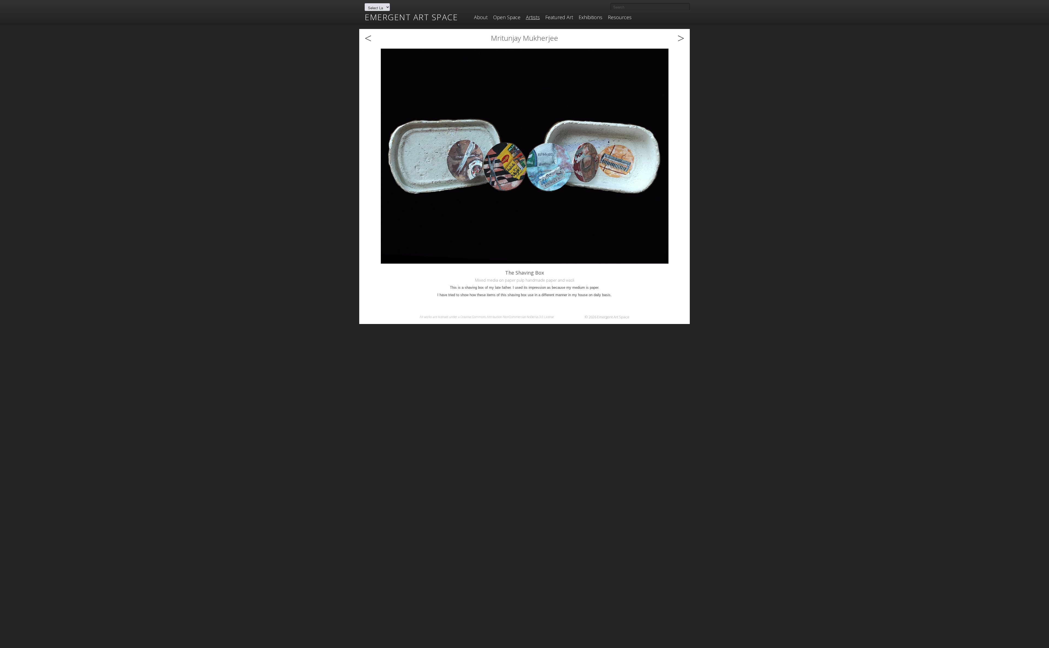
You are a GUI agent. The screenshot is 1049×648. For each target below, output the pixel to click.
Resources (620, 17)
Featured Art (559, 17)
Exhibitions (590, 17)
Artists (533, 17)
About (481, 17)
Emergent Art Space (411, 17)
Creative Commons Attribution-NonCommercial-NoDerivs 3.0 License (507, 317)
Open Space (506, 17)
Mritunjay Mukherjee (524, 38)
